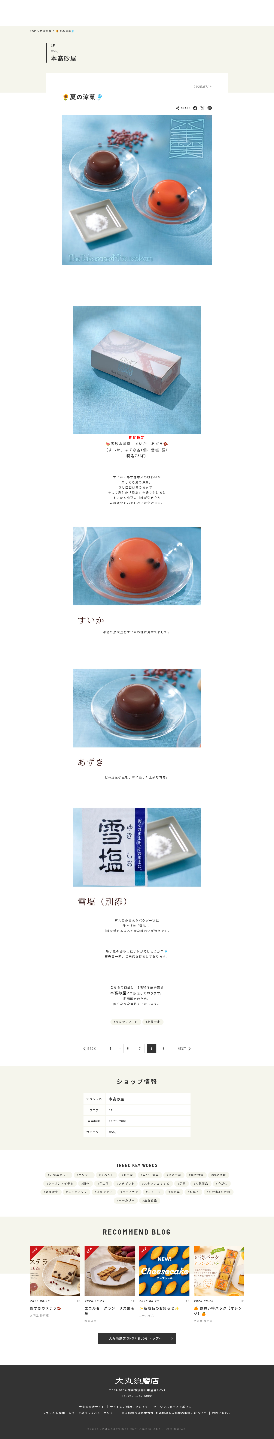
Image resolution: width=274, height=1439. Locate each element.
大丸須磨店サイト (92, 1406)
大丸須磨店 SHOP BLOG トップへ (135, 1338)
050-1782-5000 (140, 1396)
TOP (33, 31)
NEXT (182, 1048)
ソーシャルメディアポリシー (174, 1406)
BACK (92, 1048)
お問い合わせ (221, 1413)
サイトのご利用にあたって (129, 1406)
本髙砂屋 (46, 31)
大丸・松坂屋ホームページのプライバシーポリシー (79, 1413)
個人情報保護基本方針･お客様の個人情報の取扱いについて (164, 1413)
